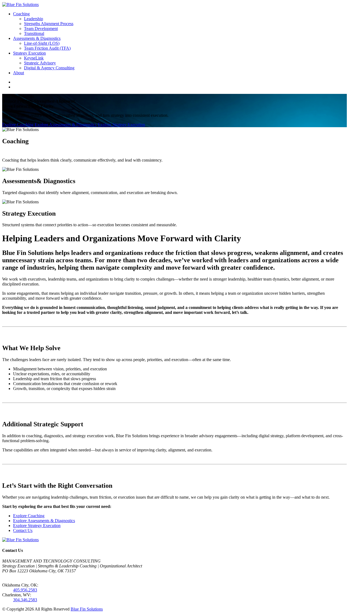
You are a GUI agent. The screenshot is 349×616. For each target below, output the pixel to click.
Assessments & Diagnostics (37, 38)
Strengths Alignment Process (48, 23)
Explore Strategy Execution (121, 124)
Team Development (41, 28)
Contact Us (22, 530)
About (18, 72)
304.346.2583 (25, 599)
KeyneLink (34, 58)
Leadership (33, 18)
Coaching (21, 13)
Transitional (34, 33)
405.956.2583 (25, 590)
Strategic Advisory (40, 63)
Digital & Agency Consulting (49, 68)
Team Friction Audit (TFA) (47, 48)
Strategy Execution (29, 53)
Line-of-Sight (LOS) (41, 43)
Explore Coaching (18, 124)
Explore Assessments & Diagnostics (66, 124)
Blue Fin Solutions (87, 609)
